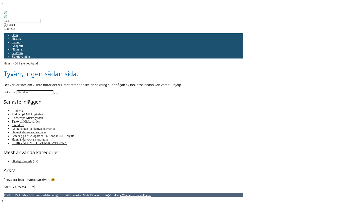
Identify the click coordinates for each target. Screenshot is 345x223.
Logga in (9, 28)
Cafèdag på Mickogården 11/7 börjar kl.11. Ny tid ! (44, 136)
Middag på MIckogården (27, 114)
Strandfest (18, 125)
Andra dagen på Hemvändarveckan (34, 128)
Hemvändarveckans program (30, 139)
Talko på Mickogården (26, 121)
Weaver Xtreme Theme (136, 195)
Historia (17, 38)
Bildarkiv (17, 53)
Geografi (17, 46)
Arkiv (7, 186)
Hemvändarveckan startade (29, 132)
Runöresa (18, 110)
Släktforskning (21, 56)
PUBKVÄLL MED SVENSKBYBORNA (39, 143)
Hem (15, 35)
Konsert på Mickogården (27, 118)
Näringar (17, 49)
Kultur (16, 42)
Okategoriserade (22, 161)
